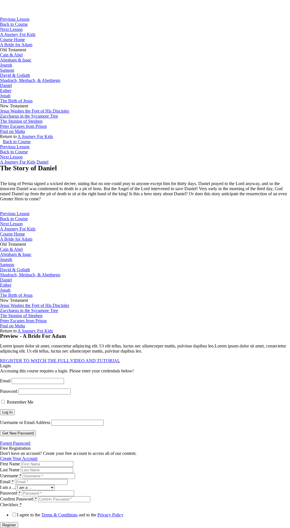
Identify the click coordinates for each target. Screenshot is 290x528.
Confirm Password (18, 499)
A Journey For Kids (17, 34)
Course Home (12, 39)
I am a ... (8, 487)
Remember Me (19, 402)
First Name (10, 463)
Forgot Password (15, 443)
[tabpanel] (145, 188)
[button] (60, 360)
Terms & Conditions (59, 514)
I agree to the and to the (70, 514)
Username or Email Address (25, 422)
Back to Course (14, 24)
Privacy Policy (110, 514)
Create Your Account (18, 458)
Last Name (10, 469)
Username (11, 475)
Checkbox (11, 504)
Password (8, 391)
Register (9, 525)
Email (5, 380)
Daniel (42, 162)
